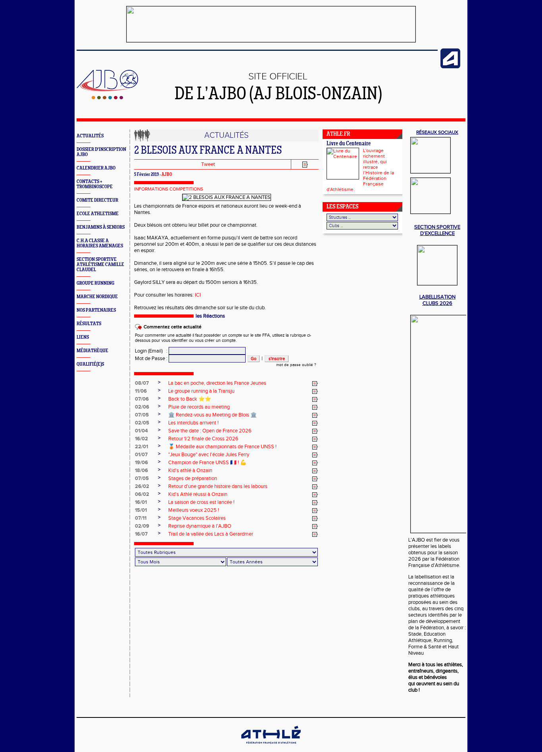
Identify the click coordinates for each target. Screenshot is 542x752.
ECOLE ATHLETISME (98, 213)
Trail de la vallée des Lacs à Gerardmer (210, 534)
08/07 (142, 383)
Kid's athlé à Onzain (190, 470)
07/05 (142, 415)
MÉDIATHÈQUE (92, 350)
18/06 (141, 470)
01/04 (141, 431)
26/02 (142, 486)
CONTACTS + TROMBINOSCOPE (95, 184)
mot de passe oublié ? (296, 365)
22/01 (141, 446)
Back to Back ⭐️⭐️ (189, 399)
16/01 (141, 502)
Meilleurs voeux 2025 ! (193, 510)
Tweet (208, 164)
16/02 (141, 439)
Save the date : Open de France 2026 (210, 431)
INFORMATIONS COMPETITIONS (168, 189)
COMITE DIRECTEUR (97, 200)
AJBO (166, 174)
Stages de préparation (192, 478)
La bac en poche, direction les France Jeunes (217, 383)
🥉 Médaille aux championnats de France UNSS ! (222, 446)
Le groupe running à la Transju (201, 391)
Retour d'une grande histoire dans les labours (217, 486)
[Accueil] (107, 97)
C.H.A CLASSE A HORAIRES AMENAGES (100, 243)
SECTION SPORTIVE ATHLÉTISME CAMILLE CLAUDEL (100, 264)
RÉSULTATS (89, 323)
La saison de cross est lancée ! (201, 502)
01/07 (141, 454)
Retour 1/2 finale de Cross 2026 (203, 439)
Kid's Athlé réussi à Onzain (197, 494)
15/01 (141, 510)
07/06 (142, 399)
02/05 (142, 423)
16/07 (141, 534)
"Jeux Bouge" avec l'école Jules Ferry (208, 454)
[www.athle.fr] (450, 67)
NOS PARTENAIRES (96, 310)
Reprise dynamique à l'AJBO (199, 526)
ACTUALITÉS (90, 136)
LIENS (83, 337)
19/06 (141, 462)
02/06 (142, 407)
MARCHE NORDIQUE (97, 296)
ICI (198, 295)
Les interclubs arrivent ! (193, 423)
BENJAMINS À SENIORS (101, 227)
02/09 (142, 526)
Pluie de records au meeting (199, 407)
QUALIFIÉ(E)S (90, 364)
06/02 (142, 494)
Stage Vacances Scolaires (197, 518)
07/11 (140, 518)
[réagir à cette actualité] (315, 383)
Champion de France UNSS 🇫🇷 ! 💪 (207, 462)
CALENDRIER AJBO (96, 168)
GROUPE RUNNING (95, 283)
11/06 (141, 391)
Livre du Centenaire (349, 144)
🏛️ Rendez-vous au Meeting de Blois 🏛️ (212, 415)
